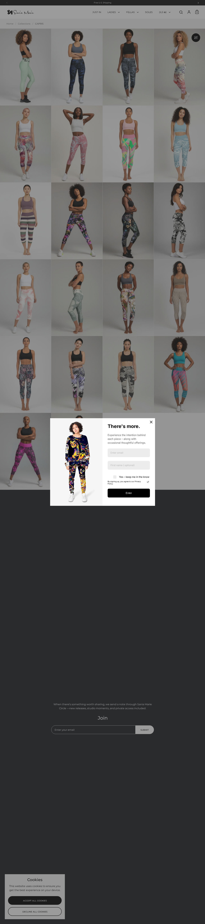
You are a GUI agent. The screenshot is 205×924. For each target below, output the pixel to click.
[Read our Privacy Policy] (148, 482)
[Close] (151, 422)
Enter (129, 493)
